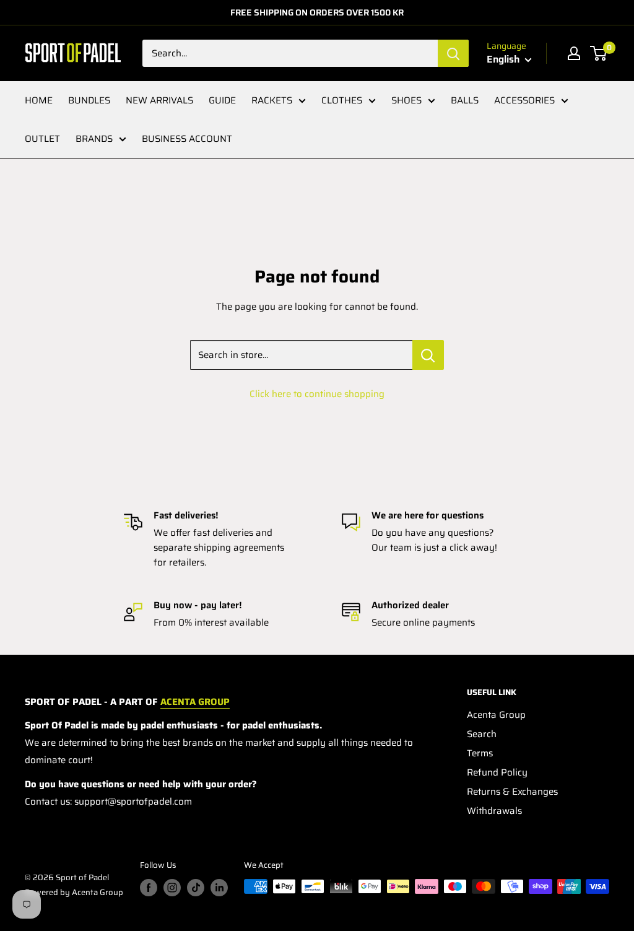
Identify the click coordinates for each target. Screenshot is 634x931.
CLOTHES (341, 100)
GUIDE (222, 100)
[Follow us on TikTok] (195, 887)
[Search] (453, 53)
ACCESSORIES (524, 100)
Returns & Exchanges (512, 791)
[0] (599, 53)
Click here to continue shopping (317, 394)
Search (482, 734)
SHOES (406, 100)
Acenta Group (496, 714)
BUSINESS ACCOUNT (187, 138)
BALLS (465, 100)
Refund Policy (497, 772)
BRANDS (94, 138)
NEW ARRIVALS (159, 100)
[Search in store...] (428, 355)
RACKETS (271, 100)
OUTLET (42, 138)
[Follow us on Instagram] (172, 887)
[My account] (574, 53)
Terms (480, 753)
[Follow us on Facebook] (148, 887)
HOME (39, 100)
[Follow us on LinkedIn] (219, 887)
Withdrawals (494, 810)
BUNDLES (89, 100)
